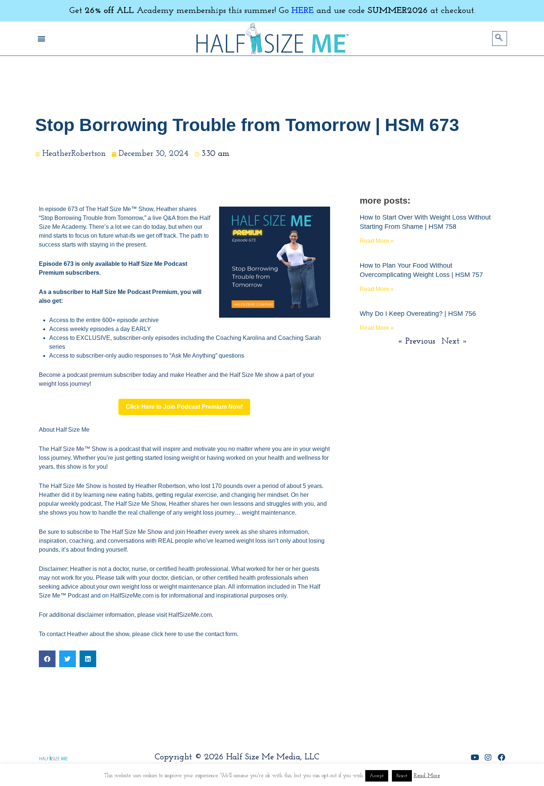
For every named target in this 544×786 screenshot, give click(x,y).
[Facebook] (501, 757)
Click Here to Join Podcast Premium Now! (184, 407)
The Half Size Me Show (131, 532)
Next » (454, 341)
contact (214, 634)
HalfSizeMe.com (190, 615)
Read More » (377, 241)
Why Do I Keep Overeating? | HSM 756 (418, 313)
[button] (41, 39)
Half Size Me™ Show (79, 449)
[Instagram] (488, 757)
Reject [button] (401, 775)
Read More (427, 776)
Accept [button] (377, 775)
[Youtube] (474, 757)
